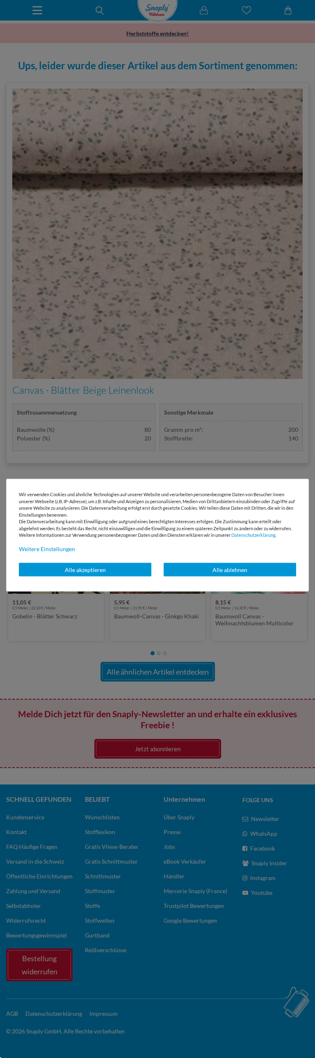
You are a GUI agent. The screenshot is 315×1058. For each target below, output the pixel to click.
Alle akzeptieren (85, 569)
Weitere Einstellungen (47, 548)
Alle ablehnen (229, 569)
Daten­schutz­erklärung (253, 535)
